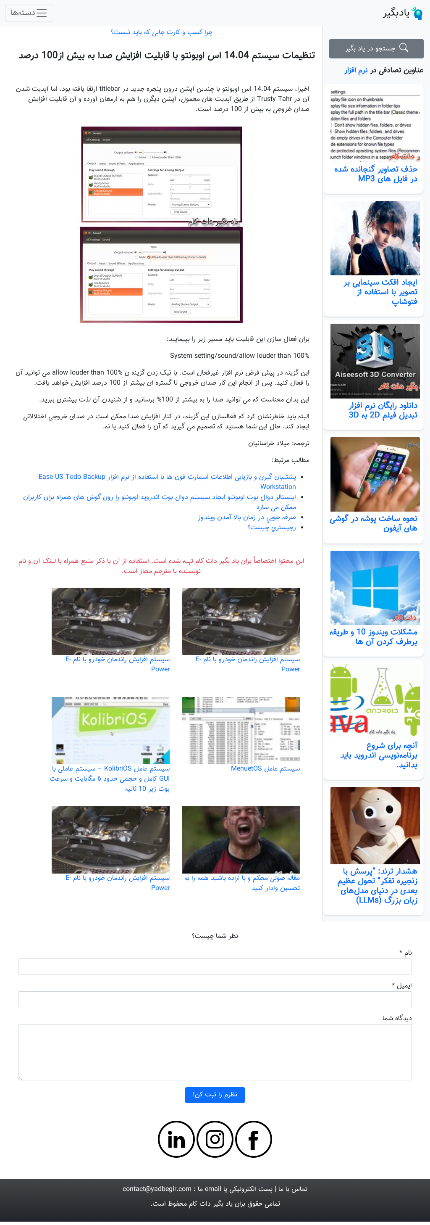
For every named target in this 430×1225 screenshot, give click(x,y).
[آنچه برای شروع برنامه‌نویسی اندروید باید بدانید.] (373, 701)
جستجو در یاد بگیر (372, 49)
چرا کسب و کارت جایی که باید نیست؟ (161, 32)
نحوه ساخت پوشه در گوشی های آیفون (373, 523)
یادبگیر (396, 13)
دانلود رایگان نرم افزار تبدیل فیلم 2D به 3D (383, 410)
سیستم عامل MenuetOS (265, 769)
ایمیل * (402, 986)
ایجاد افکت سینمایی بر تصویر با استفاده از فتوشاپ (380, 292)
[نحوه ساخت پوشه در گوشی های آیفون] (373, 474)
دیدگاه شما (397, 1019)
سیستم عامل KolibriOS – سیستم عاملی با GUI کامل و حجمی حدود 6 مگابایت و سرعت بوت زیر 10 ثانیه (110, 779)
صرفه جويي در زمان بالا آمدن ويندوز (247, 517)
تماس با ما (292, 1189)
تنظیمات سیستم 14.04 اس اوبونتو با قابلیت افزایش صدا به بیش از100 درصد (166, 55)
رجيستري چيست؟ (271, 528)
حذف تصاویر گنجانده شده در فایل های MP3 (375, 174)
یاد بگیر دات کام (211, 1204)
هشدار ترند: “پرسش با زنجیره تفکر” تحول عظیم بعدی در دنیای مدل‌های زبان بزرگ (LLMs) (377, 886)
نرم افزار (356, 70)
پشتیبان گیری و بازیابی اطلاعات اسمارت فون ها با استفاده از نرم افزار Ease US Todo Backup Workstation (167, 482)
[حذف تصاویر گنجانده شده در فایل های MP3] (373, 124)
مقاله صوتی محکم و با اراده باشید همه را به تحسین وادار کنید (242, 883)
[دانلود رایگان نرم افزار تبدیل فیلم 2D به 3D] (373, 361)
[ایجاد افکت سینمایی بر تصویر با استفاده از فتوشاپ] (373, 238)
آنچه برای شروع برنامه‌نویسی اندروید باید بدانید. (378, 755)
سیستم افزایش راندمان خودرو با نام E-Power (248, 665)
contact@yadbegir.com (157, 1189)
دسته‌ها (22, 13)
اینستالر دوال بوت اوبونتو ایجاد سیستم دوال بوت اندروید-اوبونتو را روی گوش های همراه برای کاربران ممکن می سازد (159, 502)
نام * (405, 953)
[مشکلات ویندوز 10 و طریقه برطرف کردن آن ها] (373, 588)
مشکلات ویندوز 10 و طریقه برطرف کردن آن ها (373, 637)
